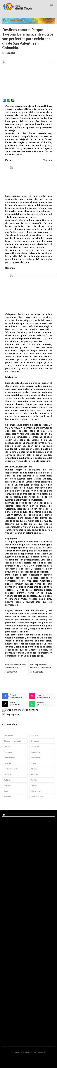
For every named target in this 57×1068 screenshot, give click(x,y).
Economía (8, 752)
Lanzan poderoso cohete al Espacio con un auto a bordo (40, 667)
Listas (33, 763)
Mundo (34, 769)
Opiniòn (7, 774)
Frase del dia (36, 758)
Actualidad (8, 735)
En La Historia (9, 758)
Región (34, 785)
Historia (7, 763)
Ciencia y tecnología (12, 741)
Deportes (35, 746)
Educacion (35, 752)
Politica (7, 780)
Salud (6, 791)
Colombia (35, 741)
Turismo (7, 797)
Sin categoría (36, 791)
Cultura (7, 746)
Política (34, 780)
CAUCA (34, 735)
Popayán (7, 785)
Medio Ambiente (11, 769)
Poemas (34, 774)
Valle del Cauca (37, 797)
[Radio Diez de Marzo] (17, 6)
